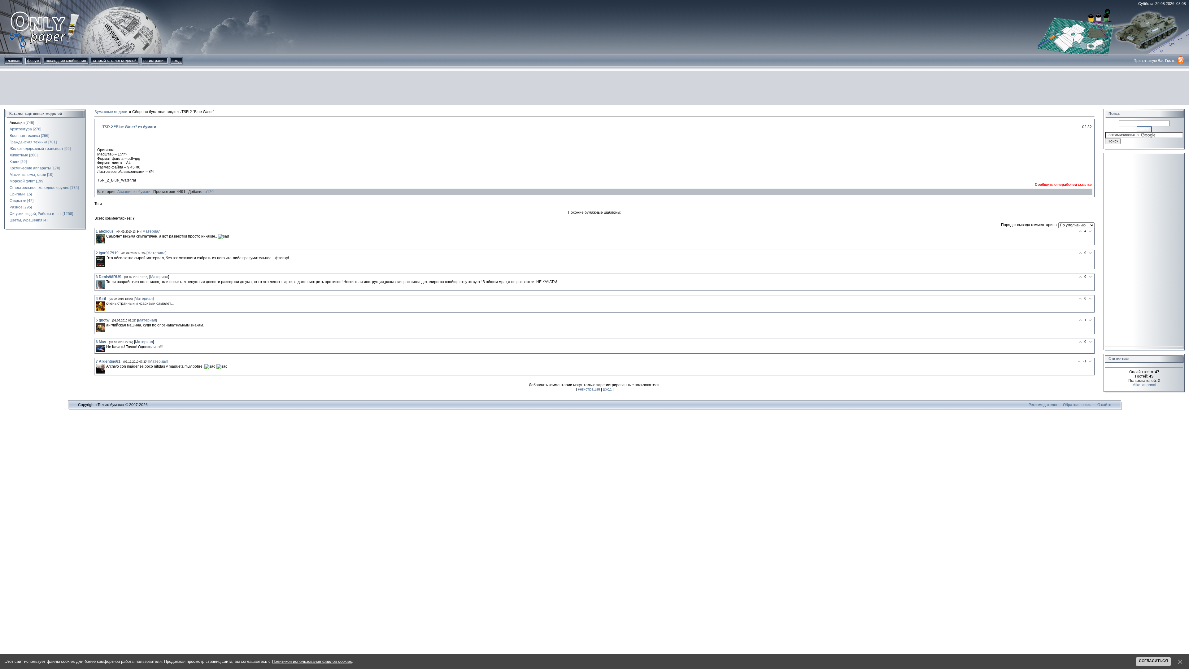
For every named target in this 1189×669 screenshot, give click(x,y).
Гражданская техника (28, 142)
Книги (15, 162)
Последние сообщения (66, 61)
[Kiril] (100, 306)
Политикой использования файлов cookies (312, 661)
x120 (209, 192)
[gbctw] (100, 327)
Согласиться (1153, 661)
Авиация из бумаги (133, 192)
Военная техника (25, 135)
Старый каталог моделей (115, 61)
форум (33, 61)
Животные (19, 155)
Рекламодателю (1043, 405)
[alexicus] (100, 238)
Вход (176, 61)
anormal (1149, 385)
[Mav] (100, 348)
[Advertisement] (594, 88)
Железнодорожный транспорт (36, 148)
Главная (13, 61)
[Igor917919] (100, 261)
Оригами (17, 194)
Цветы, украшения (26, 220)
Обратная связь (1077, 405)
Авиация (17, 122)
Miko (1136, 385)
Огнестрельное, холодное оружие (39, 188)
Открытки (18, 201)
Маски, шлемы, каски (28, 175)
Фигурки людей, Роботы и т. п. (36, 214)
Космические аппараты (30, 168)
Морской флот (22, 181)
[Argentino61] (100, 369)
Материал (151, 231)
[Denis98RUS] (100, 284)
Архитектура (21, 129)
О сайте (1104, 405)
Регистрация (154, 61)
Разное (16, 207)
